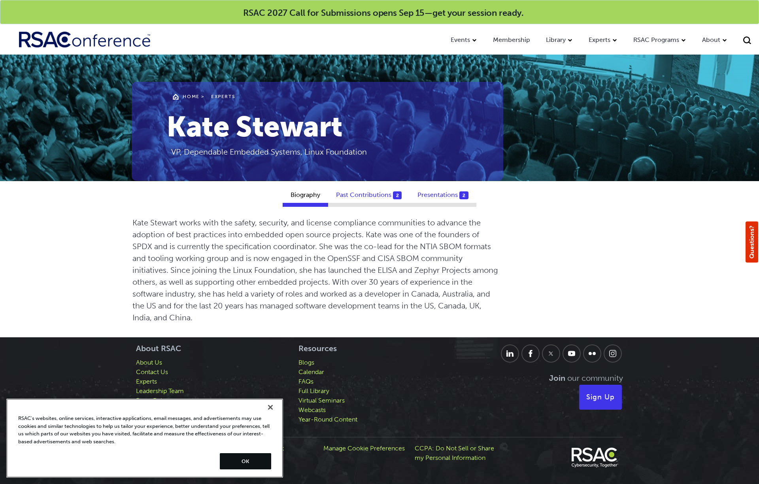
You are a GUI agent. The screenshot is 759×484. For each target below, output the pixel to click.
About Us (149, 362)
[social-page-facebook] (530, 353)
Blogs (306, 362)
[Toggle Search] (747, 41)
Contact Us (152, 372)
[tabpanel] (379, 274)
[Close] (270, 407)
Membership (511, 39)
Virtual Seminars (321, 400)
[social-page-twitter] (551, 353)
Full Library (313, 391)
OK (245, 461)
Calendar (311, 372)
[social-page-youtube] (572, 353)
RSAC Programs (656, 39)
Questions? (751, 242)
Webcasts (312, 410)
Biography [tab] (305, 195)
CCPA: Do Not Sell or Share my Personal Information (454, 452)
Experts (599, 39)
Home (191, 96)
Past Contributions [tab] (367, 195)
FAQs (305, 381)
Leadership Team (160, 391)
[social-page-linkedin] (510, 353)
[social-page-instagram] (613, 353)
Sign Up (600, 397)
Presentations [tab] (441, 195)
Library (556, 39)
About (711, 39)
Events (460, 39)
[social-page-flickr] (592, 353)
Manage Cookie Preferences (364, 448)
